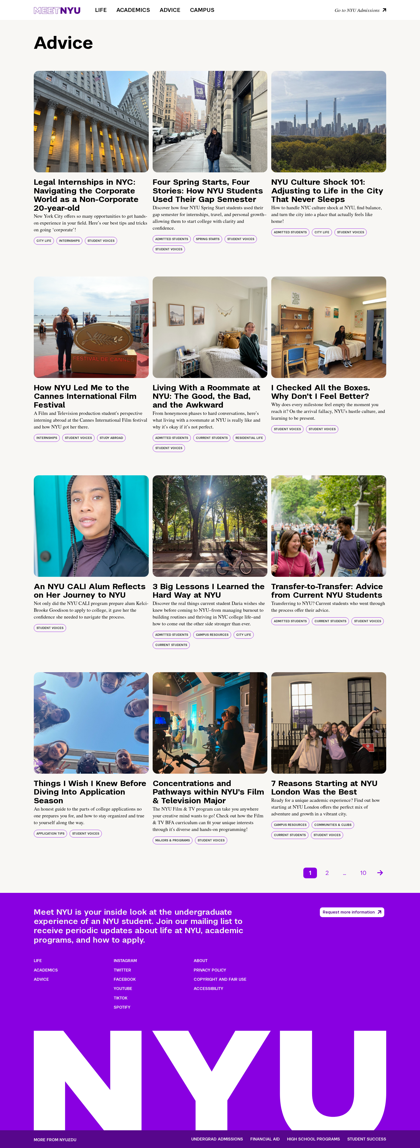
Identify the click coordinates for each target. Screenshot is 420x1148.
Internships (69, 241)
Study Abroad (111, 438)
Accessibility (208, 988)
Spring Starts (207, 239)
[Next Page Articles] (380, 872)
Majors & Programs (172, 840)
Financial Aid (265, 1139)
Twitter (122, 970)
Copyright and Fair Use (220, 979)
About (201, 960)
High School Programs (313, 1139)
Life (101, 10)
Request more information (349, 912)
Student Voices (101, 241)
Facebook (125, 979)
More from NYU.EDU (55, 1139)
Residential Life (249, 438)
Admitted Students (171, 239)
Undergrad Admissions (217, 1139)
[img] (91, 121)
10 (363, 873)
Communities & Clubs (332, 825)
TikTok (120, 998)
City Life (43, 241)
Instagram (125, 960)
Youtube (123, 988)
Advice (170, 10)
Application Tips (50, 834)
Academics (133, 10)
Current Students (212, 438)
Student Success (366, 1139)
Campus (202, 10)
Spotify (122, 1007)
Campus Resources (212, 635)
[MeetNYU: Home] (57, 10)
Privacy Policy (210, 970)
